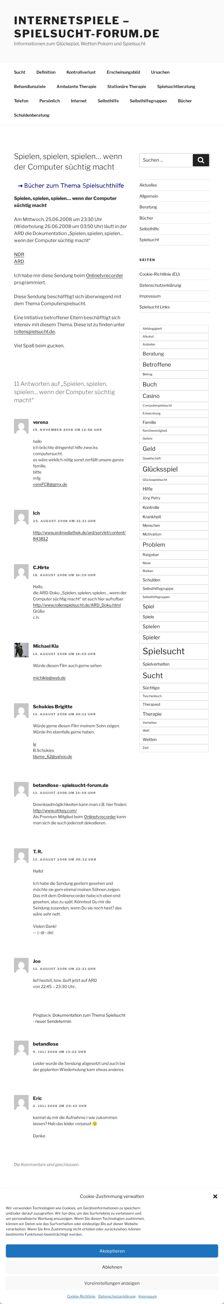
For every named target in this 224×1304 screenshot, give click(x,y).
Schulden (151, 579)
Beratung (148, 206)
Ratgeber (151, 554)
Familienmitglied (155, 431)
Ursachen (160, 72)
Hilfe (148, 489)
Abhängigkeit (152, 329)
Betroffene (157, 364)
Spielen (151, 626)
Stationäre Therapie (126, 86)
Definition (45, 72)
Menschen (151, 525)
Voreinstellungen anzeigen (112, 1283)
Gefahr (148, 439)
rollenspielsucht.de (34, 331)
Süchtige (151, 687)
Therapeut (151, 704)
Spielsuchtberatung (176, 86)
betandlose (45, 1044)
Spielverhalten (156, 664)
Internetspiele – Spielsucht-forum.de (87, 27)
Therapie (152, 714)
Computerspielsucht (157, 405)
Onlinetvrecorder (104, 275)
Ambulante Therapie (76, 86)
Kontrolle (151, 507)
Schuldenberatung (32, 115)
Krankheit (152, 516)
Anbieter (149, 344)
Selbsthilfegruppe (158, 588)
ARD (19, 261)
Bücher (185, 100)
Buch (150, 384)
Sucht (19, 72)
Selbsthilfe (108, 100)
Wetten (150, 739)
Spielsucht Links (154, 306)
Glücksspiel (160, 469)
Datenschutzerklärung (117, 1296)
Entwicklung (151, 413)
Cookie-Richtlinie (81, 1296)
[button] (215, 1196)
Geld (149, 448)
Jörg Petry (151, 498)
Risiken (148, 571)
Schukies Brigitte (52, 706)
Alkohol (148, 336)
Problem (154, 544)
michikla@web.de (49, 677)
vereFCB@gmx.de (50, 484)
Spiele (148, 616)
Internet (79, 100)
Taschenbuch (152, 696)
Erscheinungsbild (123, 72)
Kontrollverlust (81, 72)
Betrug (147, 374)
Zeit (145, 748)
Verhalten (150, 723)
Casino (151, 396)
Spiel (148, 606)
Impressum (148, 1296)
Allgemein (148, 196)
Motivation (152, 534)
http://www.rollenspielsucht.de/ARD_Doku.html (77, 604)
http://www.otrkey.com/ (55, 810)
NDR (19, 254)
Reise (146, 563)
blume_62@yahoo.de (52, 756)
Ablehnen (112, 1267)
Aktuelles (148, 184)
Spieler (151, 637)
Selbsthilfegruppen (148, 100)
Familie (149, 422)
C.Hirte (41, 567)
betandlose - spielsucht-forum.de (70, 785)
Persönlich (49, 100)
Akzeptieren (112, 1251)
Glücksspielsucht (155, 480)
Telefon (21, 100)
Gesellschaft (152, 458)
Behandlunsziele (30, 86)
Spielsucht (149, 239)
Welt (146, 731)
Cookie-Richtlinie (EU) (159, 274)
